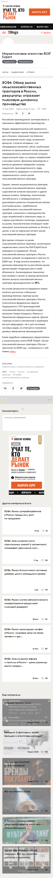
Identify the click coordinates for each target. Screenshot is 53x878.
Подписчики (17, 72)
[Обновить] (22, 409)
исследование (32, 371)
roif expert (17, 374)
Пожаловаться (25, 61)
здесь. (13, 351)
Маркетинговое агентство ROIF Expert (26, 55)
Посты (5, 72)
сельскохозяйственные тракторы (15, 377)
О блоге (30, 72)
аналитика (6, 374)
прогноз (21, 371)
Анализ (12, 371)
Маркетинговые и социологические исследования (23, 366)
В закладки (33, 388)
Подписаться (9, 61)
